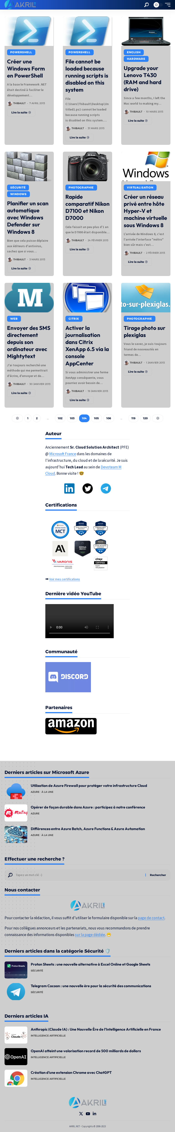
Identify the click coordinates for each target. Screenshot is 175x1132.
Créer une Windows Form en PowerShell (26, 68)
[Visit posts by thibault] (9, 103)
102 (60, 418)
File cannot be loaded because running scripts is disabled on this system (86, 75)
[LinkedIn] (94, 1114)
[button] (146, 5)
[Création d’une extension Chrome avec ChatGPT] (16, 1078)
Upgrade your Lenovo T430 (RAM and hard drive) (142, 79)
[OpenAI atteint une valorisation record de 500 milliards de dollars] (16, 1056)
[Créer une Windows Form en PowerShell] (29, 31)
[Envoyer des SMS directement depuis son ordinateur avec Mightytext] (29, 297)
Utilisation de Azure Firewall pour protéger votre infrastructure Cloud (89, 785)
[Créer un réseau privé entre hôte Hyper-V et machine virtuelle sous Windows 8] (145, 166)
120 (145, 418)
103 (72, 418)
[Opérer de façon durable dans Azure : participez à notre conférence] (16, 812)
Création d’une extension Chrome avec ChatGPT (71, 1072)
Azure (35, 791)
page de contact (151, 917)
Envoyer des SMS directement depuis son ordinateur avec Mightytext (28, 342)
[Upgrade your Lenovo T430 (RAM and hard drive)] (145, 31)
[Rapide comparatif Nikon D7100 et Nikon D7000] (87, 166)
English (134, 52)
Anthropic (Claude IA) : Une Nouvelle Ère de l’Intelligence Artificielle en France (96, 1029)
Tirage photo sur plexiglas (144, 331)
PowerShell (21, 52)
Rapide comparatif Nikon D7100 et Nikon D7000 (87, 207)
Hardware (136, 58)
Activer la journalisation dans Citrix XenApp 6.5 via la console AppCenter (87, 345)
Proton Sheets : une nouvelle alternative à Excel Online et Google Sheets (90, 964)
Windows (18, 194)
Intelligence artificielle (48, 1035)
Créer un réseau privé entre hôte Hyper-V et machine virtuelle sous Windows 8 (145, 210)
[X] (81, 1114)
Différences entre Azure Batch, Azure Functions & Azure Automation (88, 828)
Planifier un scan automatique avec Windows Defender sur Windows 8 (28, 217)
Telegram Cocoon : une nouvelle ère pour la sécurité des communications (91, 986)
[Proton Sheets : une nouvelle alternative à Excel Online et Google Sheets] (16, 970)
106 (108, 418)
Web (14, 318)
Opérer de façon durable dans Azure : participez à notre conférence (88, 807)
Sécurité (18, 187)
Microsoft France (62, 453)
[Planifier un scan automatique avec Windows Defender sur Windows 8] (29, 166)
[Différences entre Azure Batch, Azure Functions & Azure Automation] (16, 834)
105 (96, 418)
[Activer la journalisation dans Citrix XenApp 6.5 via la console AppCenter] (87, 297)
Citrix (74, 318)
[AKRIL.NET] (20, 5)
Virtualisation (140, 187)
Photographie (81, 187)
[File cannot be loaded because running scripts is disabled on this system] (87, 31)
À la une (47, 791)
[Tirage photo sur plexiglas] (145, 297)
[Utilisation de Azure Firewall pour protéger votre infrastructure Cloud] (16, 791)
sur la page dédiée (90, 934)
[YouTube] (88, 1114)
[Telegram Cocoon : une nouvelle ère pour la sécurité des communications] (16, 991)
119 (133, 418)
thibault (19, 103)
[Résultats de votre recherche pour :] (79, 875)
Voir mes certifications (64, 579)
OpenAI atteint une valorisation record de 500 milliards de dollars (86, 1051)
